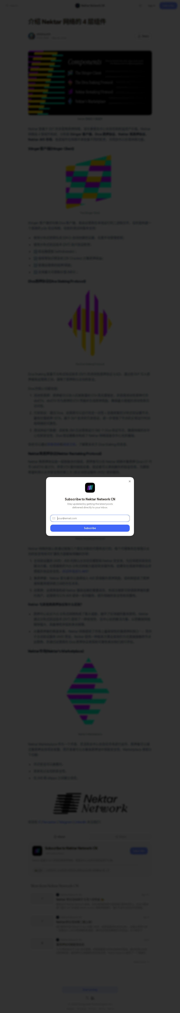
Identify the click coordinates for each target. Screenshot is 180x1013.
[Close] (129, 481)
